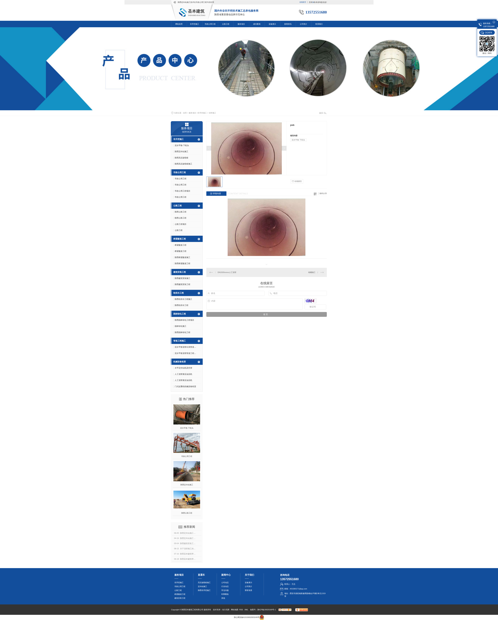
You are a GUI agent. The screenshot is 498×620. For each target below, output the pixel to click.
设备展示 (272, 24)
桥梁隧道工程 (179, 239)
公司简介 (303, 24)
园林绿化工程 (179, 314)
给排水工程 (178, 293)
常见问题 (225, 590)
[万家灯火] (285, 610)
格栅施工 (312, 272)
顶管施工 (212, 113)
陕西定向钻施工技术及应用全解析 (191, 2)
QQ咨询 (488, 32)
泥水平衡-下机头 (186, 428)
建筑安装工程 (179, 272)
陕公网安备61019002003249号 (246, 617)
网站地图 (234, 610)
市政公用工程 (210, 24)
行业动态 (225, 586)
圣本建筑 (196, 11)
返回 (321, 113)
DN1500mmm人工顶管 (227, 272)
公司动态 (225, 582)
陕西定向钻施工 (186, 485)
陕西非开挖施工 (204, 590)
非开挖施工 (194, 24)
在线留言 (302, 2)
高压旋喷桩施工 (204, 582)
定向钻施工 (202, 586)
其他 (223, 598)
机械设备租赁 (179, 362)
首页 (185, 113)
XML (246, 610)
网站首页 (179, 24)
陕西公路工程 (186, 513)
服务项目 (241, 24)
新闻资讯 (288, 24)
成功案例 (256, 24)
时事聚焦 (225, 594)
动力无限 (225, 610)
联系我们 (319, 24)
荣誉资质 (248, 590)
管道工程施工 (179, 341)
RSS (241, 610)
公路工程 (225, 24)
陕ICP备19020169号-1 (266, 610)
